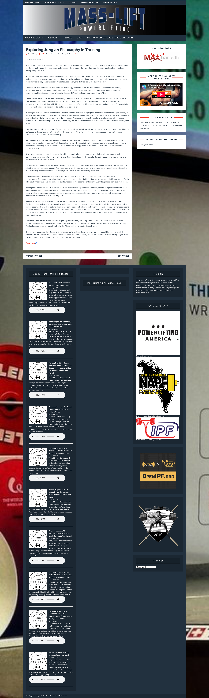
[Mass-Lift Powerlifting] (104, 33)
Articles (72, 2)
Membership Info (110, 2)
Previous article (34, 256)
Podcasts (52, 38)
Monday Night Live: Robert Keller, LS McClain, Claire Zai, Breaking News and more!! (60, 574)
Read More (30, 243)
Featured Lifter (32, 2)
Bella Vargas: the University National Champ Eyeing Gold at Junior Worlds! (60, 324)
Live (79, 38)
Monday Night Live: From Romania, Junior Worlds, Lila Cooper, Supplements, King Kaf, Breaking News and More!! (60, 368)
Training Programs (89, 2)
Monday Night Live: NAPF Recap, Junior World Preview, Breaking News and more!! (60, 450)
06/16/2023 (32, 54)
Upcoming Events (34, 38)
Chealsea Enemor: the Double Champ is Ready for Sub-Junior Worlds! (61, 409)
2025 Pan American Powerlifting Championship (110, 38)
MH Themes (62, 696)
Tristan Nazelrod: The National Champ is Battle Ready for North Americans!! (60, 533)
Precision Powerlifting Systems (62, 54)
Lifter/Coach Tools (53, 2)
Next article (123, 256)
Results (68, 38)
